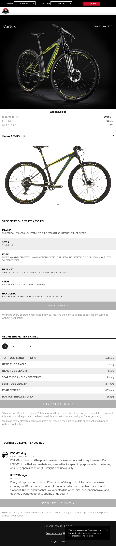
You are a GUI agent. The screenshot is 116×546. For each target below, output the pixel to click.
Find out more (87, 536)
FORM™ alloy (18, 453)
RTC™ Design (18, 475)
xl (31, 346)
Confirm (92, 3)
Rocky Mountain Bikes (5, 11)
